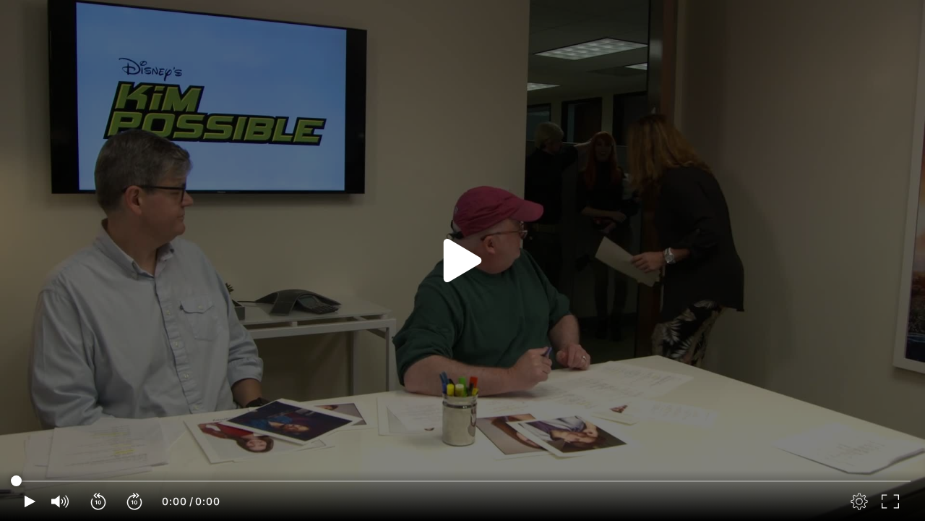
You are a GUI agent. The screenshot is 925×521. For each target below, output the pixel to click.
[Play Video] (462, 260)
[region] (462, 260)
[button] (99, 501)
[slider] (462, 481)
